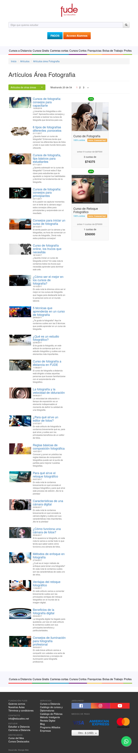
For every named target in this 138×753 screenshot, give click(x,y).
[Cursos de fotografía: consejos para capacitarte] (20, 102)
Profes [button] (128, 50)
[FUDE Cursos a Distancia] (69, 9)
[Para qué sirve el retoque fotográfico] (20, 476)
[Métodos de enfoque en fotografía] (20, 557)
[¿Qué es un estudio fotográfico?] (20, 340)
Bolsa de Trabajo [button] (112, 50)
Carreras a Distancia (19, 730)
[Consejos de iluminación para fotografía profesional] (20, 641)
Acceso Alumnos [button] (77, 36)
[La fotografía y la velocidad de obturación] (20, 393)
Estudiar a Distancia (19, 726)
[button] (81, 706)
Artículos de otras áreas (23, 87)
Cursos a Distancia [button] (20, 50)
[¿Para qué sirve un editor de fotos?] (20, 420)
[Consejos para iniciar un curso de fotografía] (20, 224)
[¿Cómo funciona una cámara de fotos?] (20, 532)
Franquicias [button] (94, 50)
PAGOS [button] (54, 36)
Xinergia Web (23, 749)
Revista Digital (47, 720)
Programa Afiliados (50, 727)
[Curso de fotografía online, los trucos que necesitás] (20, 249)
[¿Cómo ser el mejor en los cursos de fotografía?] (20, 280)
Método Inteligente (50, 717)
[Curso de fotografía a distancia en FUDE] (20, 365)
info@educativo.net (18, 718)
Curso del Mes (16, 738)
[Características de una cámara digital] (20, 504)
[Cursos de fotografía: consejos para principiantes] (20, 193)
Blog (42, 724)
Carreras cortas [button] (59, 50)
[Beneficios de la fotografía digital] (20, 613)
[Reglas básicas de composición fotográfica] (20, 448)
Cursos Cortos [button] (78, 50)
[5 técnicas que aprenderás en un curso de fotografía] (20, 311)
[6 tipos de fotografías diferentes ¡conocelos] (20, 130)
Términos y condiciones (20, 710)
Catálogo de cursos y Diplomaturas (51, 708)
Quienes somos (16, 703)
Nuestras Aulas (16, 707)
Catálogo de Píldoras (51, 713)
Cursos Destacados (18, 741)
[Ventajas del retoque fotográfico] (20, 585)
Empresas (45, 730)
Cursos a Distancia (50, 703)
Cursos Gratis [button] (41, 50)
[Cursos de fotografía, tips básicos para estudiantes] (20, 158)
